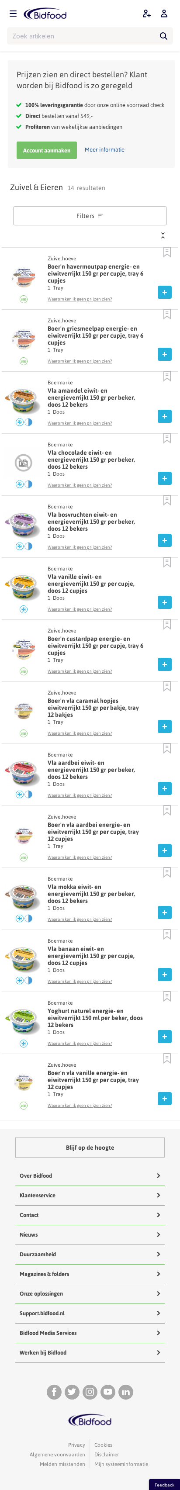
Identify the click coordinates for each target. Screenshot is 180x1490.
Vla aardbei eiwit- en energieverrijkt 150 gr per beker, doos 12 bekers (91, 769)
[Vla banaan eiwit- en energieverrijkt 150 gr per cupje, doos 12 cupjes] (24, 961)
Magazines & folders (44, 1274)
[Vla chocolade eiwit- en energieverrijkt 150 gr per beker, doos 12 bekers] (24, 465)
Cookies (103, 1445)
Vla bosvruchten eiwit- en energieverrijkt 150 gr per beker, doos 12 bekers (91, 521)
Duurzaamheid (38, 1254)
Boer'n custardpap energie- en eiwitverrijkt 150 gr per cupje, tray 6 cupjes (95, 645)
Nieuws (29, 1234)
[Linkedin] (125, 1392)
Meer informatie (105, 149)
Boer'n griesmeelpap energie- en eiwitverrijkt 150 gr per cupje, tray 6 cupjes (95, 335)
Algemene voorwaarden (57, 1455)
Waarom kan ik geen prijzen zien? (80, 299)
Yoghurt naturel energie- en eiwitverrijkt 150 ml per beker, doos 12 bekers (95, 1017)
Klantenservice (37, 1195)
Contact (29, 1215)
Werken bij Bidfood (43, 1352)
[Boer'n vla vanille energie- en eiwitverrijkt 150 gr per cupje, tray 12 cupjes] (24, 1085)
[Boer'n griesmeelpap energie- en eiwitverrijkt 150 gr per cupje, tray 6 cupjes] (24, 341)
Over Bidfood (36, 1175)
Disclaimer (106, 1455)
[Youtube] (107, 1392)
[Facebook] (54, 1392)
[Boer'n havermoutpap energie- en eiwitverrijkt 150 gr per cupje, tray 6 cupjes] (24, 279)
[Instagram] (90, 1392)
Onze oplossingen (41, 1293)
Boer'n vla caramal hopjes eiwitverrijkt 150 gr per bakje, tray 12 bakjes (93, 707)
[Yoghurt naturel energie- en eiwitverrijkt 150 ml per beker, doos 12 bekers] (24, 1023)
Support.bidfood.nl (42, 1313)
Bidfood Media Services (48, 1333)
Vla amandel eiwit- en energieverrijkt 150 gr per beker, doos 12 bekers (91, 397)
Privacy (76, 1445)
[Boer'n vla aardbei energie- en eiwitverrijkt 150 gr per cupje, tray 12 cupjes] (24, 837)
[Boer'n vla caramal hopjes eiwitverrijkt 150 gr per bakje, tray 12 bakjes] (24, 713)
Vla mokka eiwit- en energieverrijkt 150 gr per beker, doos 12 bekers (91, 893)
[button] (167, 252)
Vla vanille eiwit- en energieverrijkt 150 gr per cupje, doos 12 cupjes (91, 583)
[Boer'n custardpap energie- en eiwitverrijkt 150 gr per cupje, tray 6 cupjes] (24, 651)
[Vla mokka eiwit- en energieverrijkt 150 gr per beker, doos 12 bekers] (24, 899)
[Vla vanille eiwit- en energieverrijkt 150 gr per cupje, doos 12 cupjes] (24, 589)
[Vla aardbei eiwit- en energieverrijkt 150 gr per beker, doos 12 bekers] (24, 775)
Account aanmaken (46, 150)
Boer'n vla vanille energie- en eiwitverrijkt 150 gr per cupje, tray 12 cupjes (93, 1079)
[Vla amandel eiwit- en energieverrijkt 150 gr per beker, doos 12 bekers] (24, 403)
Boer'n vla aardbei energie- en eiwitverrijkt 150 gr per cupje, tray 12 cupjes (93, 831)
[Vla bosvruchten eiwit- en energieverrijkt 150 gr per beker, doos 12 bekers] (24, 527)
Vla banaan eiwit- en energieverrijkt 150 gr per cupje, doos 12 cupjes (91, 955)
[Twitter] (72, 1392)
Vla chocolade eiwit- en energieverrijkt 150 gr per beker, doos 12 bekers (91, 459)
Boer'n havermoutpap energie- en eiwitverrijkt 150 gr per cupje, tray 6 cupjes (95, 273)
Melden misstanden (62, 1464)
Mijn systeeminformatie (121, 1464)
